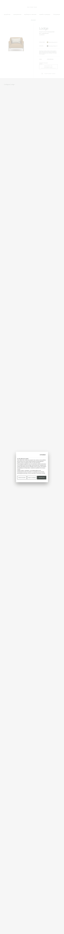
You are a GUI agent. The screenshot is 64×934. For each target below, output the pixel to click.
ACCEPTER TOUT (42, 477)
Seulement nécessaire (22, 477)
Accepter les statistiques (32, 477)
